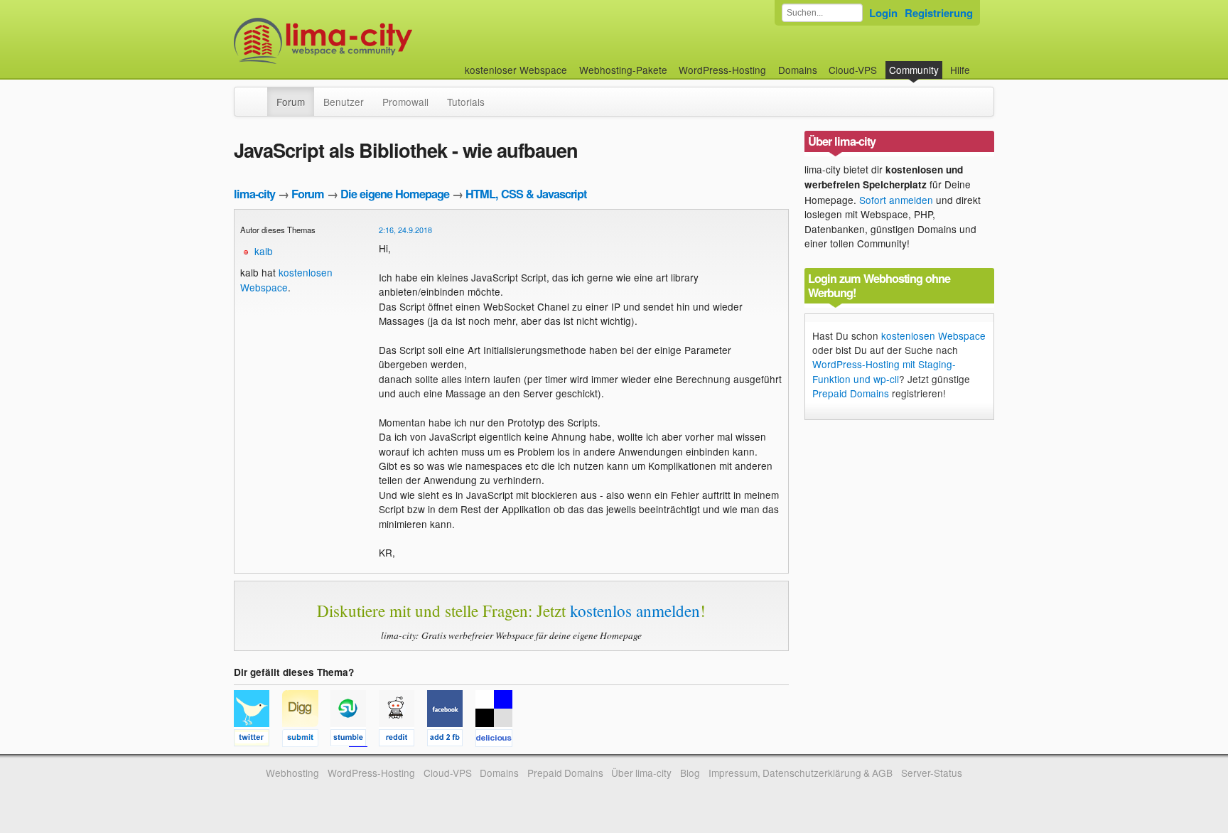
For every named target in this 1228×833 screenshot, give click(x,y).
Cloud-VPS (853, 70)
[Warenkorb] (981, 63)
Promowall (405, 102)
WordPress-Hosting (722, 70)
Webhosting (292, 772)
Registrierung (939, 13)
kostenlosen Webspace (286, 279)
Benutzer (343, 102)
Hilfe (960, 70)
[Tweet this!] (258, 740)
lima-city (254, 194)
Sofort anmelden (896, 200)
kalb (263, 251)
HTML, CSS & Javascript (525, 194)
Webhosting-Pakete (623, 70)
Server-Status (931, 772)
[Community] (258, 94)
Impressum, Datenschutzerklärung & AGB (801, 772)
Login (883, 13)
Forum (290, 102)
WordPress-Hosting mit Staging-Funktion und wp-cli (884, 371)
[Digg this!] (306, 740)
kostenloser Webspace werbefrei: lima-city (376, 41)
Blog (690, 772)
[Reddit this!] (403, 740)
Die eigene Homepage (394, 194)
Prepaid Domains (850, 393)
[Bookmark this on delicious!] (498, 740)
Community (914, 70)
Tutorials (466, 102)
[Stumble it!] (354, 740)
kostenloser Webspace (516, 70)
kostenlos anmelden (635, 610)
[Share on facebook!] (451, 740)
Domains (797, 70)
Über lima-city (641, 772)
